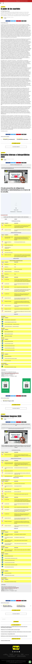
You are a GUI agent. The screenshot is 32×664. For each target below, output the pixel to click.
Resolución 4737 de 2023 (8, 301)
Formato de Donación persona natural (9, 560)
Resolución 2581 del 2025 (8, 454)
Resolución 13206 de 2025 (8, 656)
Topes (5, 494)
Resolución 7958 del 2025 (8, 225)
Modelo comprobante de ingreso (9, 331)
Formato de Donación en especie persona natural (11, 558)
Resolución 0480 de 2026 (8, 491)
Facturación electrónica (8, 360)
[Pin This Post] (18, 21)
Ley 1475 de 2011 (7, 289)
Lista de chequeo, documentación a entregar (10, 581)
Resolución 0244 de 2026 (8, 489)
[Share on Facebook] (8, 21)
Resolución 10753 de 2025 (8, 521)
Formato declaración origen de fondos (9, 350)
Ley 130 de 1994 (7, 279)
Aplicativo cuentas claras (8, 254)
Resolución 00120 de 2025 (8, 271)
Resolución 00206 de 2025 (8, 269)
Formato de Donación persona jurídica (9, 562)
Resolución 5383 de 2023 (8, 311)
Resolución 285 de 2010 (8, 518)
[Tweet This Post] (13, 21)
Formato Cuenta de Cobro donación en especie (11, 358)
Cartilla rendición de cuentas (8, 476)
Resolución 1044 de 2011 (8, 305)
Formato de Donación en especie (9, 343)
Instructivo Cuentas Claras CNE (9, 245)
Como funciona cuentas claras (9, 252)
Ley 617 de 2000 (7, 287)
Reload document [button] (13, 211)
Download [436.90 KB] (4, 214)
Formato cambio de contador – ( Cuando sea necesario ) (12, 324)
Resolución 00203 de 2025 (8, 483)
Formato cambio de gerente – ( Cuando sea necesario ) (12, 326)
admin (5, 159)
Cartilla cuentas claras (7, 250)
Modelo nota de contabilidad (8, 336)
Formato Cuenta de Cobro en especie (9, 575)
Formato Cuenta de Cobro (8, 356)
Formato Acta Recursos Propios (9, 341)
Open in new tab (19, 211)
